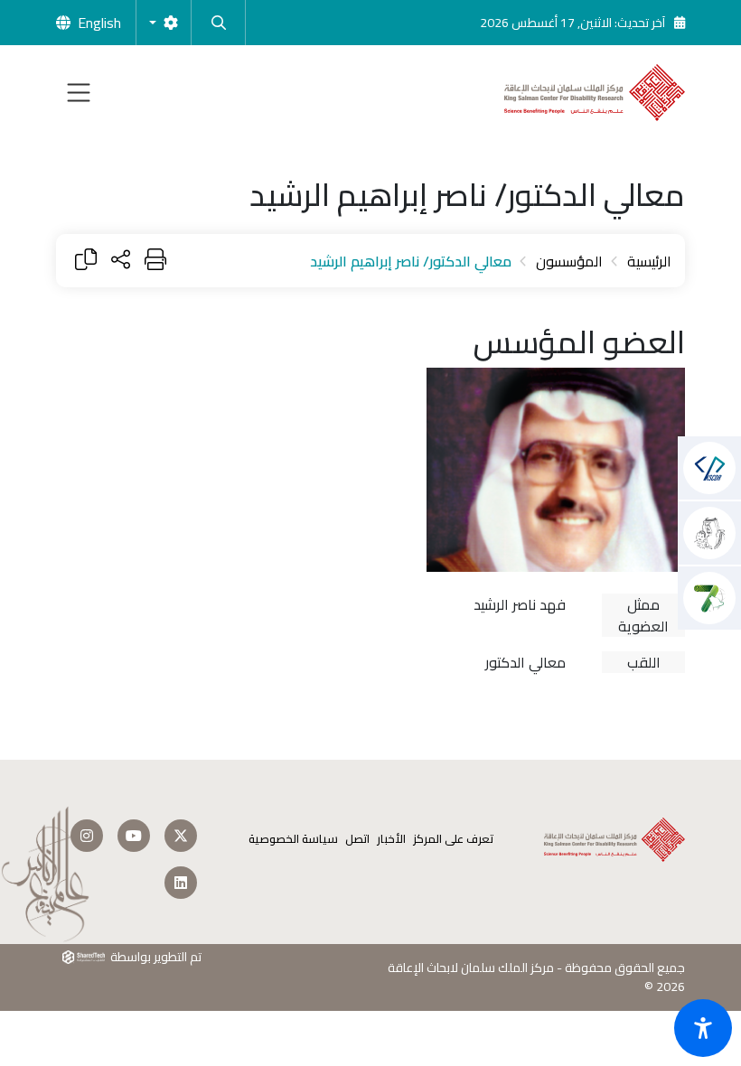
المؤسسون (569, 261)
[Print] (155, 261)
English (99, 22)
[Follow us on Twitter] (180, 835)
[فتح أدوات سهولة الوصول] (703, 1028)
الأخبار (391, 838)
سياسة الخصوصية (293, 838)
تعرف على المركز (453, 838)
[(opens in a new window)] (709, 468)
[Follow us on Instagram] (86, 835)
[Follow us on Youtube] (133, 835)
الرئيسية (649, 261)
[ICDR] (709, 598)
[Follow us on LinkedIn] (180, 882)
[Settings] (163, 22)
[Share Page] (121, 261)
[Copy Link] (86, 261)
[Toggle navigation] (78, 92)
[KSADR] (709, 533)
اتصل (357, 838)
